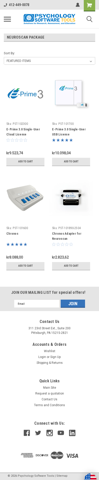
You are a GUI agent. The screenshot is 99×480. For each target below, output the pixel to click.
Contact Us (49, 399)
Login (42, 357)
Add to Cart (25, 161)
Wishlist (49, 351)
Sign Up (55, 357)
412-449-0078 (19, 5)
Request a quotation (49, 393)
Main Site (49, 387)
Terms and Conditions (49, 405)
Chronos (12, 233)
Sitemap (62, 475)
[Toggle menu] (7, 19)
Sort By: (9, 53)
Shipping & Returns (50, 363)
